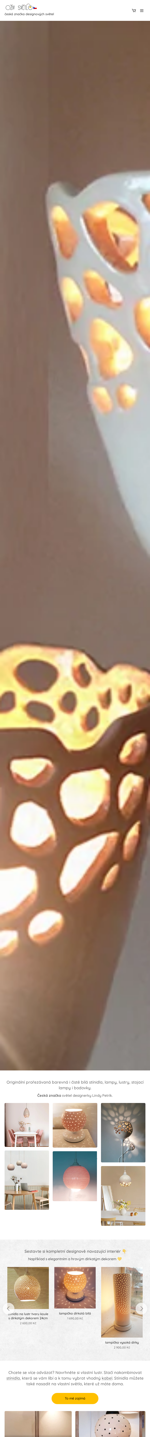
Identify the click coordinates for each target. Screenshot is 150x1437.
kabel (107, 1378)
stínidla (13, 1378)
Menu (141, 10)
